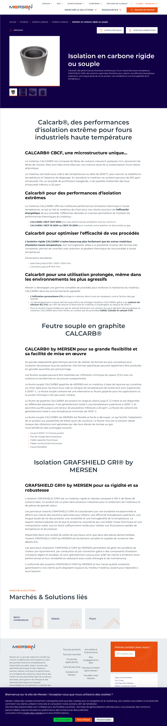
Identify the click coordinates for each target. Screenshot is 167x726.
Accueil (12, 22)
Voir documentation (144, 30)
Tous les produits (72, 649)
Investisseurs (74, 4)
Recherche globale (117, 4)
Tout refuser (83, 719)
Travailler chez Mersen (91, 677)
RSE (59, 4)
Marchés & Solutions (79, 10)
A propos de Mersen (71, 673)
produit (145, 10)
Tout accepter (63, 719)
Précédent (18, 30)
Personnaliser (104, 719)
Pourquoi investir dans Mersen (91, 669)
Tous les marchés (72, 654)
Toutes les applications (71, 660)
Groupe (46, 4)
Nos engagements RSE (90, 660)
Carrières (94, 4)
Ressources (110, 10)
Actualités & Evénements (91, 651)
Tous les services (71, 667)
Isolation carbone (40, 22)
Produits (24, 22)
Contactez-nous (113, 30)
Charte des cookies (33, 713)
